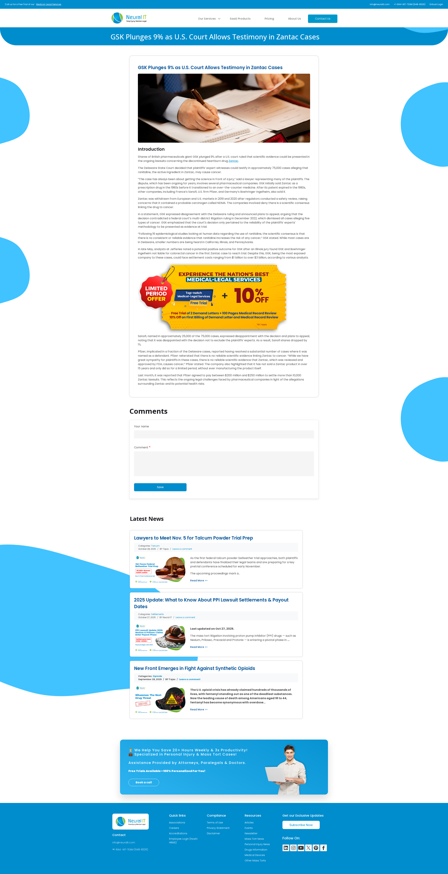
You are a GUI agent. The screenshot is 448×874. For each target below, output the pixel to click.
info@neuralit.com (380, 4)
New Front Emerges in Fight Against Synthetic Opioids (194, 668)
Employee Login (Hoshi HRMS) (183, 840)
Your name (141, 426)
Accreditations (178, 833)
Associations (177, 822)
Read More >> (199, 580)
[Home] (129, 14)
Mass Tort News (254, 839)
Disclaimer (213, 833)
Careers (174, 828)
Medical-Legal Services (48, 4)
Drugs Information (256, 849)
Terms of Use (215, 822)
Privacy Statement (218, 828)
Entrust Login (436, 4)
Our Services (207, 19)
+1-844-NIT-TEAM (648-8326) (409, 4)
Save (160, 487)
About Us (294, 19)
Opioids (157, 676)
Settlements (157, 614)
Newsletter (251, 833)
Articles (249, 822)
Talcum (155, 545)
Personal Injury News (257, 844)
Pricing (269, 19)
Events (249, 828)
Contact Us (322, 19)
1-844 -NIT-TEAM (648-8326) (131, 849)
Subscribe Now (301, 825)
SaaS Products (240, 19)
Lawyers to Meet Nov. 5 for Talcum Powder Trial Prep (193, 538)
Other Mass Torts (255, 860)
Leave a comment (182, 548)
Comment (141, 447)
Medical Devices (255, 855)
